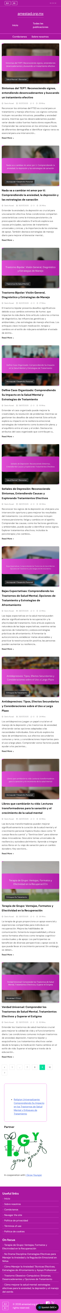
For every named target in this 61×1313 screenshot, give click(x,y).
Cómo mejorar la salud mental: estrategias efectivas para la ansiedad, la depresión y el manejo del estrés (30, 1288)
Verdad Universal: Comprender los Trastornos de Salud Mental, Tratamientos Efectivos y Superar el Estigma (29, 1011)
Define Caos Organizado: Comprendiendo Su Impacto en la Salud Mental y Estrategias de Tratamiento (29, 394)
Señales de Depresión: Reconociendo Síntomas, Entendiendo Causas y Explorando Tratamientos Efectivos (26, 493)
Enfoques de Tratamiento (17, 693)
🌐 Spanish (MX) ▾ (47, 1307)
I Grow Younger (34, 1175)
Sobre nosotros (40, 36)
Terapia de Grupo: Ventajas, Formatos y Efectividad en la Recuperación (24, 1246)
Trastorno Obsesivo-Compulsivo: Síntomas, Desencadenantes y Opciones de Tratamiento (27, 1277)
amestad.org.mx (31, 13)
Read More (7, 138)
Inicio (15, 25)
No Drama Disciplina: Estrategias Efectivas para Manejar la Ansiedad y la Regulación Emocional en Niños (29, 1257)
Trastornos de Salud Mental (18, 284)
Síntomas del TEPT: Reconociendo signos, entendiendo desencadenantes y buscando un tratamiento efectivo (30, 92)
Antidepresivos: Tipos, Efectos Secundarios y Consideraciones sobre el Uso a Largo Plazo (30, 706)
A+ (7, 3)
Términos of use (12, 1226)
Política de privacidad (16, 1220)
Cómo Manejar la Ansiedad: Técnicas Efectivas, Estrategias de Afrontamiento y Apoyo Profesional (29, 1268)
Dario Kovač (9, 103)
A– (14, 3)
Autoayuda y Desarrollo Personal (20, 182)
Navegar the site (13, 1215)
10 (50, 1067)
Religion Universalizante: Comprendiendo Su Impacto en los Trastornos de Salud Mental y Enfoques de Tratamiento (29, 1106)
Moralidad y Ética (13, 998)
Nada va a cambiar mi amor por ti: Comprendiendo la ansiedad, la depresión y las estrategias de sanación (30, 195)
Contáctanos (19, 36)
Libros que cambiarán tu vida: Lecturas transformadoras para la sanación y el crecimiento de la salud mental (27, 808)
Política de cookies (14, 1231)
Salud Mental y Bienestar (17, 79)
